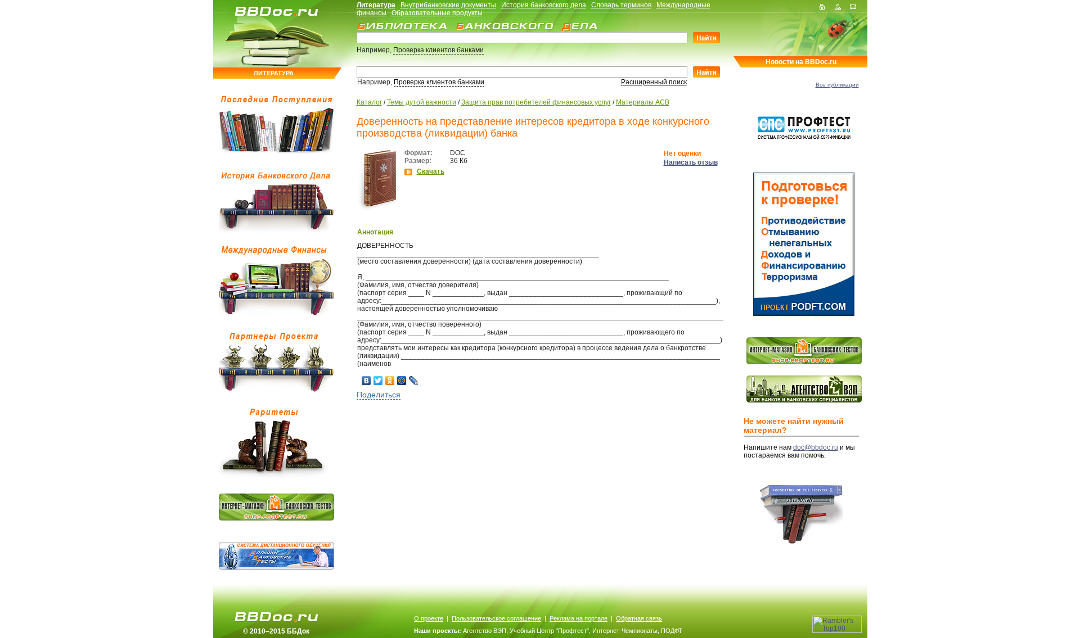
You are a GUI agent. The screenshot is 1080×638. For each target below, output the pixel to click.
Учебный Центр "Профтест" (549, 630)
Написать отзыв (691, 162)
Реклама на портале (579, 618)
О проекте (428, 618)
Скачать (430, 171)
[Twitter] (378, 380)
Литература (376, 5)
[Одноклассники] (390, 380)
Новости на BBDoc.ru (801, 62)
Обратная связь (639, 618)
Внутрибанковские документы (448, 5)
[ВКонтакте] (366, 380)
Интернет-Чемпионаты (625, 630)
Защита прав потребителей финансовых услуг (536, 102)
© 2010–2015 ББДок (276, 631)
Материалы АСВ (642, 102)
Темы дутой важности (421, 102)
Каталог (369, 102)
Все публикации (837, 85)
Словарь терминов (621, 5)
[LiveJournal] (414, 380)
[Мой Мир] (402, 380)
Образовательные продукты (437, 13)
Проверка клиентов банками (438, 50)
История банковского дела (543, 5)
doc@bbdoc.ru (815, 447)
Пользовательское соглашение (496, 618)
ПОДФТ (671, 630)
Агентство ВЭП (484, 630)
